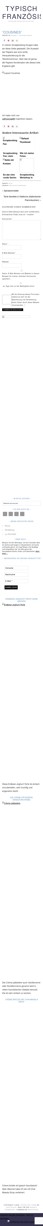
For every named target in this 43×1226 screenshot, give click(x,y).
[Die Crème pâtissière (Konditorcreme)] (21, 803)
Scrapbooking (22, 185)
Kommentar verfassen (25, 35)
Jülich (10, 185)
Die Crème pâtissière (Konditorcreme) (21, 798)
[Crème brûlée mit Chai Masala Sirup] (21, 1181)
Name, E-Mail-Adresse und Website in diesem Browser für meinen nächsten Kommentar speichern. (20, 276)
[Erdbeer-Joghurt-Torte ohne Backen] (21, 604)
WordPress (33, 1210)
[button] (4, 40)
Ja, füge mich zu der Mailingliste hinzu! (18, 286)
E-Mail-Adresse (9, 253)
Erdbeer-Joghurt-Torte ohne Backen (21, 600)
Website (5, 261)
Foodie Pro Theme (29, 1205)
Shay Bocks (11, 1207)
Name (5, 244)
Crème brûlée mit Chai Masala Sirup (21, 1000)
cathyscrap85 (8, 118)
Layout (10, 183)
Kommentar (7, 219)
